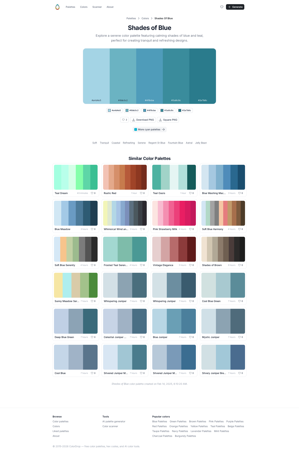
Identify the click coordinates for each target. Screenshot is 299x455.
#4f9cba (151, 110)
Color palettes (60, 421)
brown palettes (197, 421)
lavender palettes (201, 431)
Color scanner (110, 426)
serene (142, 142)
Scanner (97, 6)
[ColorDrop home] (57, 7)
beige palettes (236, 426)
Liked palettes (61, 431)
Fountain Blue (175, 142)
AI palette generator (113, 421)
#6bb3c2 (133, 110)
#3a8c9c (169, 110)
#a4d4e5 (116, 110)
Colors (84, 6)
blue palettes (159, 421)
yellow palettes (199, 426)
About (110, 6)
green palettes (178, 421)
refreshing (129, 142)
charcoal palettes (162, 435)
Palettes (70, 6)
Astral (189, 142)
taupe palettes (160, 431)
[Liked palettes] (222, 7)
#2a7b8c (186, 110)
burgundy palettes (185, 435)
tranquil (104, 142)
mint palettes (221, 431)
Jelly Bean (201, 142)
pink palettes (216, 421)
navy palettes (180, 431)
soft (94, 142)
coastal (116, 142)
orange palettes (178, 426)
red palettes (159, 426)
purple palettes (234, 421)
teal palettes (217, 426)
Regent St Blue (156, 142)
